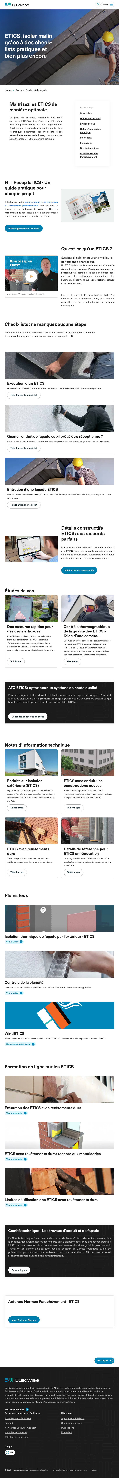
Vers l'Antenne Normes (24, 1319)
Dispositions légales (39, 1469)
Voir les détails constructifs (79, 570)
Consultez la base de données (28, 716)
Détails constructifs (90, 118)
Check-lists (86, 113)
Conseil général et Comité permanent (69, 1469)
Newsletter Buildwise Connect (20, 1427)
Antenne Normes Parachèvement (89, 155)
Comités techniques (71, 1423)
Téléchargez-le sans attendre (23, 228)
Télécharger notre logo (16, 1436)
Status (94, 1469)
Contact (9, 1423)
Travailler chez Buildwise (18, 1418)
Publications (67, 1427)
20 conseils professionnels (23, 205)
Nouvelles (66, 1432)
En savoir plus (19, 1270)
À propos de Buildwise (72, 1418)
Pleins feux (86, 137)
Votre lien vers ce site (16, 1432)
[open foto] (31, 276)
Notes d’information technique (90, 130)
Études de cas (87, 123)
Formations (86, 142)
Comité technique (89, 148)
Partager (102, 1360)
